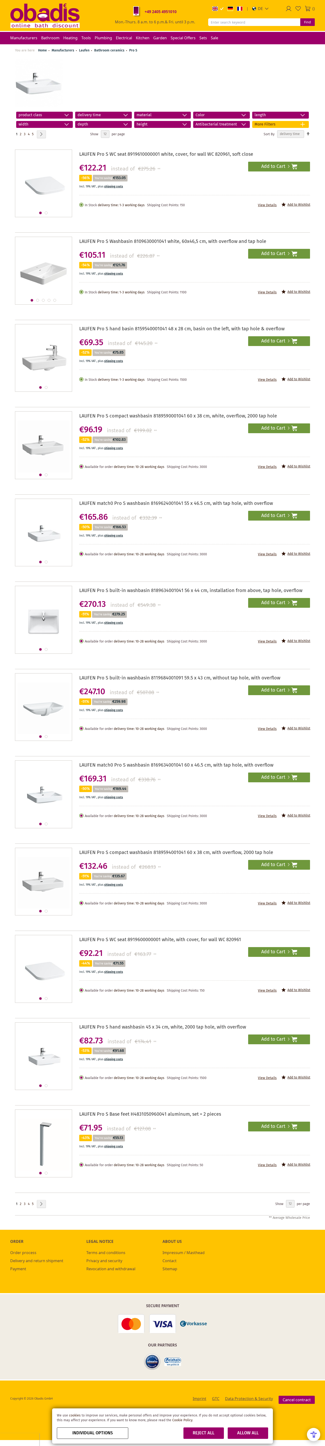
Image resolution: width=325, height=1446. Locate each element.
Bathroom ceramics (109, 50)
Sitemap (169, 1268)
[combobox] (254, 22)
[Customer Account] (288, 8)
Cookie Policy (182, 1420)
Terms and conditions (105, 1252)
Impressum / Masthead (183, 1252)
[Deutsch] (230, 8)
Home (42, 50)
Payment (18, 1268)
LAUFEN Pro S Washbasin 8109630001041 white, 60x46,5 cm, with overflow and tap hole (172, 241)
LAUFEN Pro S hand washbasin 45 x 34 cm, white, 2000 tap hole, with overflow (162, 1027)
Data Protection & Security (249, 1398)
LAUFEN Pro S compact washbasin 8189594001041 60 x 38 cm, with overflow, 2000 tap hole (176, 852)
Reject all (203, 1433)
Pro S (133, 50)
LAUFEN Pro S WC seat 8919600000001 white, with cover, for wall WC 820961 (160, 940)
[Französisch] (240, 8)
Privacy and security (104, 1260)
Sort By (269, 134)
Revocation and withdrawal (110, 1268)
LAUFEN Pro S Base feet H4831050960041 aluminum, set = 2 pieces (150, 1114)
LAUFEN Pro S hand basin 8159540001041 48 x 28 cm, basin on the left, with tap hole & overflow (182, 329)
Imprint (199, 1398)
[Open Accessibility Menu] (313, 1434)
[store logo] (45, 15)
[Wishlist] (298, 8)
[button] (260, 8)
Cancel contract (297, 1399)
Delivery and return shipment (36, 1260)
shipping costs (113, 186)
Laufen (84, 50)
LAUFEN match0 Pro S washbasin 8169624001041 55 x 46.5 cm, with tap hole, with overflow (176, 503)
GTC (215, 1398)
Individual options (92, 1433)
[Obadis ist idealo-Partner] (152, 1361)
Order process (23, 1252)
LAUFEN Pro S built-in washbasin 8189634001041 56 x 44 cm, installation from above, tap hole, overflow (190, 590)
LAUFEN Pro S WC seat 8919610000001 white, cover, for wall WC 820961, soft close (166, 154)
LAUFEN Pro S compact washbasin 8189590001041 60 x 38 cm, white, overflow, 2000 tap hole (178, 416)
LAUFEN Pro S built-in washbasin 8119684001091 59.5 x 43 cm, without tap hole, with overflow (179, 678)
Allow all (248, 1433)
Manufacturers (63, 50)
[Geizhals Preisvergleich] (172, 1362)
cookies (75, 1415)
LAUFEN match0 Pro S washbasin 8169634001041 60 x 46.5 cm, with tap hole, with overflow (176, 765)
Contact (169, 1260)
